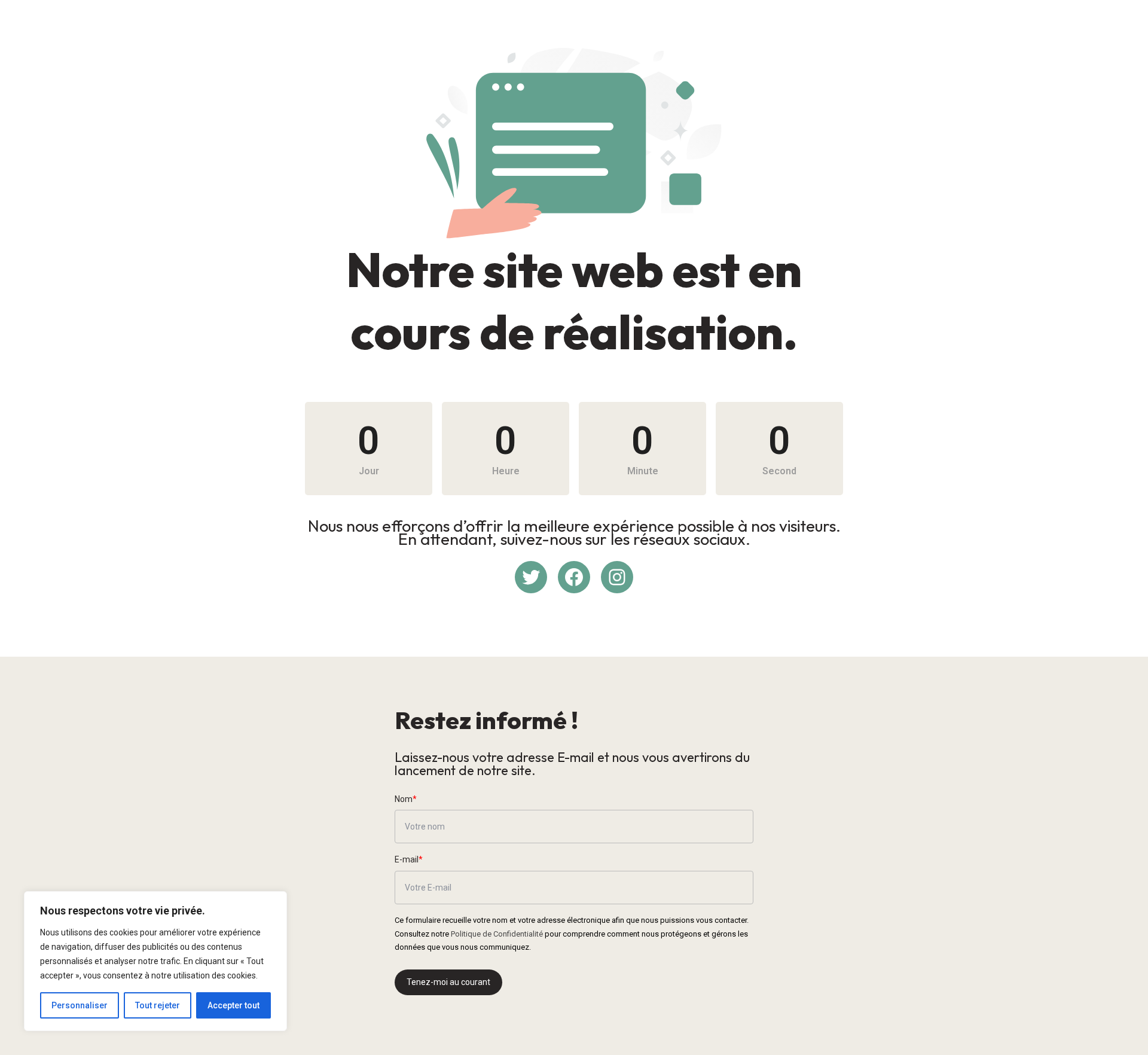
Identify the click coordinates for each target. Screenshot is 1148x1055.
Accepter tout (233, 1005)
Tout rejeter (157, 1005)
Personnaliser (79, 1005)
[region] (155, 961)
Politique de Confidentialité (497, 933)
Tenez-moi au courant (448, 982)
